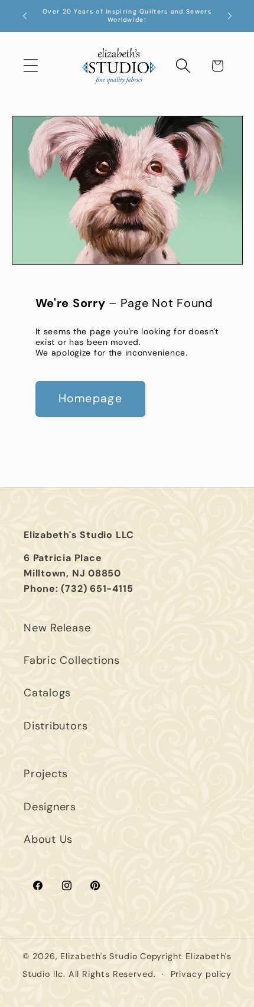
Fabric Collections (72, 660)
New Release (57, 628)
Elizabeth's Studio (98, 956)
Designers (50, 807)
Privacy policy (201, 974)
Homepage (90, 398)
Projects (46, 774)
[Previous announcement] (25, 16)
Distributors (55, 726)
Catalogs (47, 693)
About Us (48, 839)
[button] (30, 66)
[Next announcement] (230, 16)
